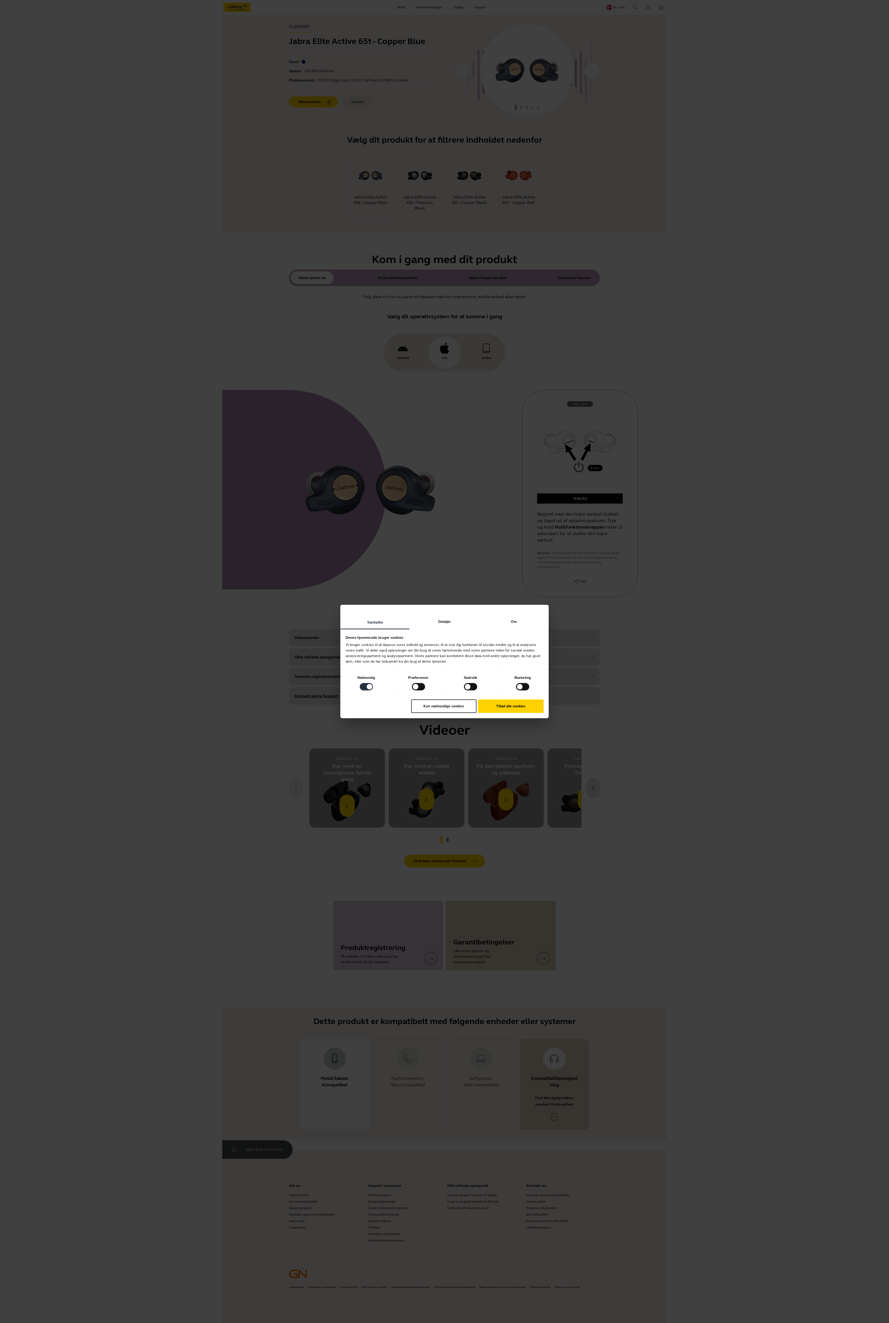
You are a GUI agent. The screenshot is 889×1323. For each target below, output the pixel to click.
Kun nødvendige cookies (443, 706)
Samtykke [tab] (375, 622)
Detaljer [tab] (444, 622)
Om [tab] (514, 622)
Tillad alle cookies (510, 706)
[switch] (418, 686)
